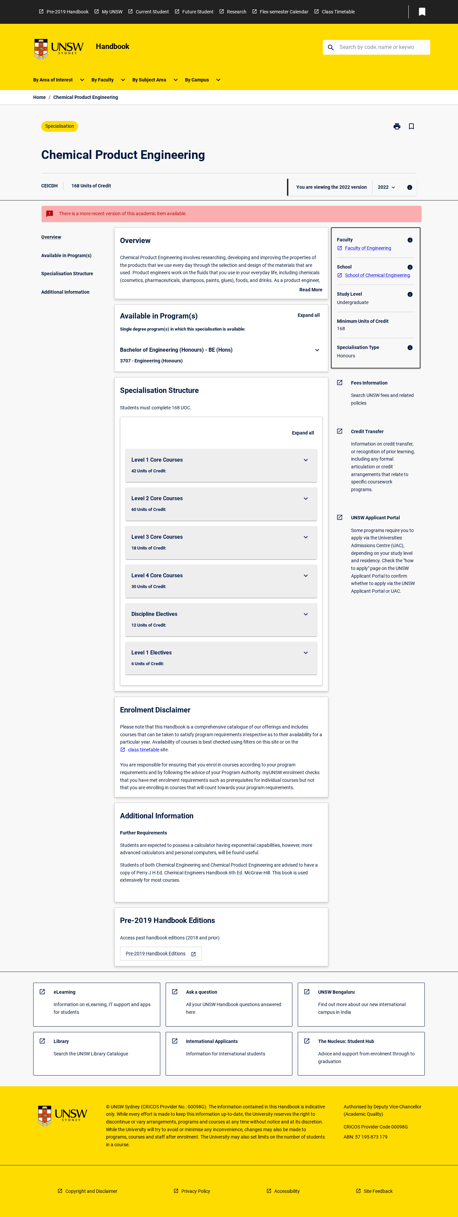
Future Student (198, 11)
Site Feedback (378, 1191)
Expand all (309, 315)
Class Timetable (338, 11)
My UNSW (112, 11)
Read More (311, 290)
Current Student (152, 11)
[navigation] (161, 954)
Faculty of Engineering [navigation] (368, 248)
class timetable (143, 749)
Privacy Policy (195, 1191)
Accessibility (287, 1191)
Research (236, 11)
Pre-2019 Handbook (68, 11)
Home (39, 97)
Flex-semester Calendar (284, 11)
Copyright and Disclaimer (91, 1191)
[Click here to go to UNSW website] (59, 50)
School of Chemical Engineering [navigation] (377, 275)
